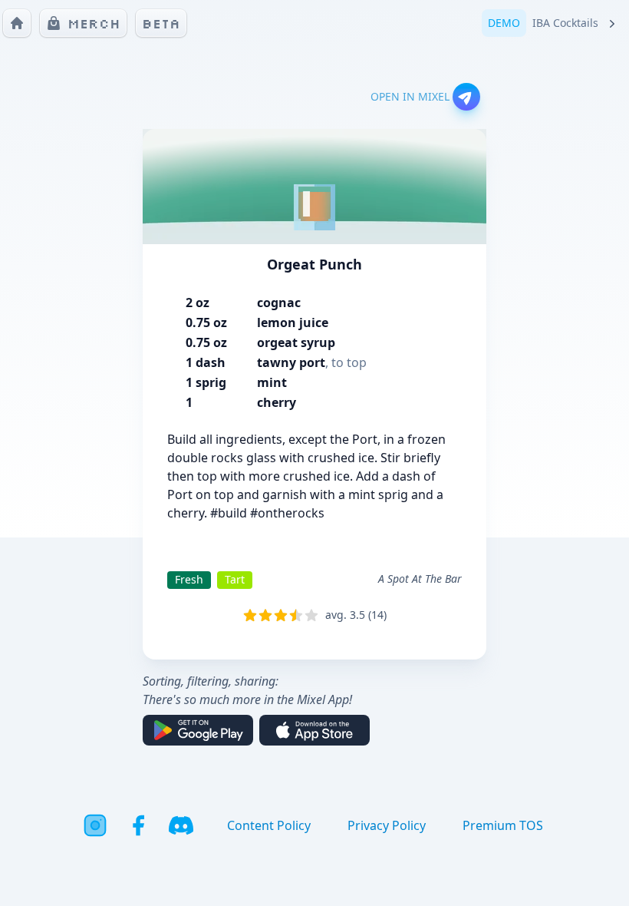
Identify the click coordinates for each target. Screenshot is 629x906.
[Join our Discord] (181, 825)
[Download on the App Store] (314, 730)
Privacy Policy (386, 825)
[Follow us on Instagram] (95, 825)
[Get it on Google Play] (198, 730)
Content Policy (269, 825)
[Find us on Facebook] (138, 825)
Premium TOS (503, 825)
